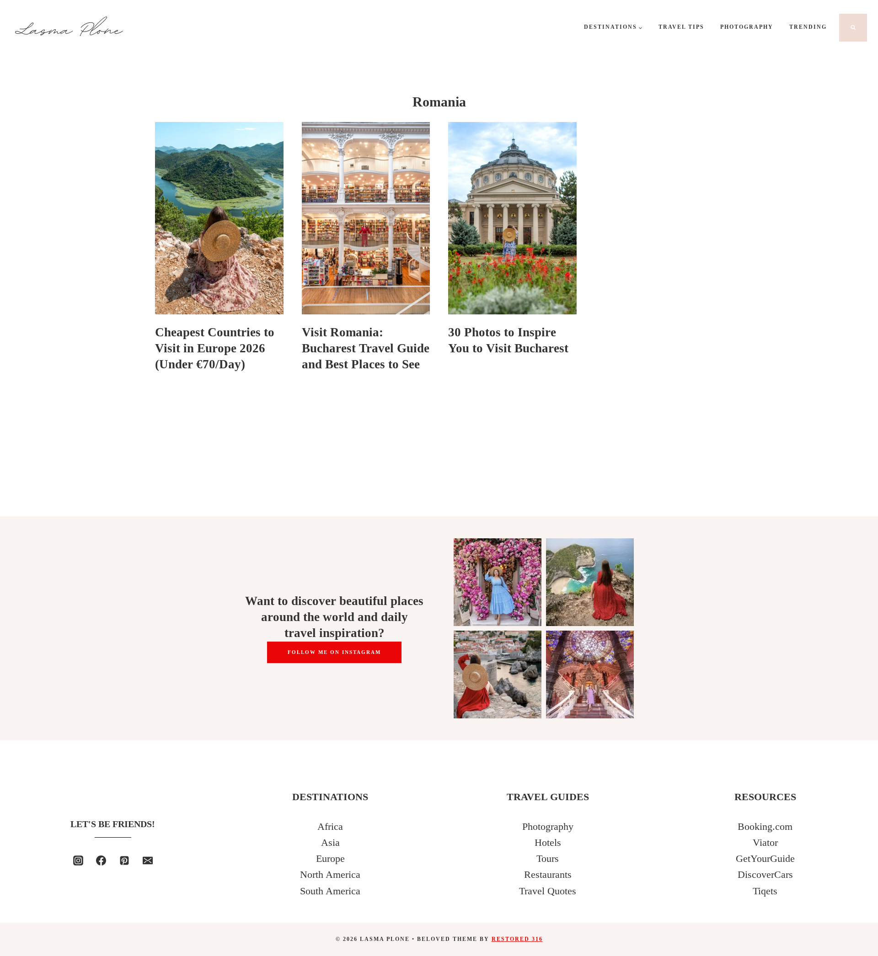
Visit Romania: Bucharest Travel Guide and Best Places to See (365, 348)
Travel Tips (681, 27)
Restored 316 (517, 939)
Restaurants (548, 874)
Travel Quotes (547, 891)
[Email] (148, 860)
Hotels (548, 842)
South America (330, 891)
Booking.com (765, 826)
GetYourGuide (765, 858)
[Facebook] (101, 860)
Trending (808, 27)
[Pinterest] (124, 860)
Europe (330, 858)
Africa (330, 826)
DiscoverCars (765, 874)
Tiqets (765, 891)
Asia (330, 842)
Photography (746, 27)
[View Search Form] (853, 28)
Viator (765, 842)
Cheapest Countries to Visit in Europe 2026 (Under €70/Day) (214, 348)
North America (330, 874)
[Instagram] (78, 860)
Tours (547, 858)
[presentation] (219, 218)
